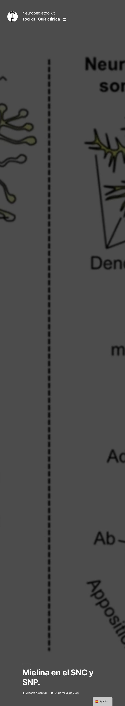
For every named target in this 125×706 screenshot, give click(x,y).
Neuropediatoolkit (38, 13)
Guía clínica (49, 19)
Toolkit (28, 19)
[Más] (64, 20)
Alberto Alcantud (36, 692)
